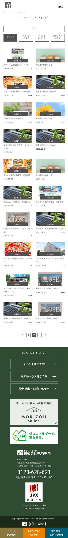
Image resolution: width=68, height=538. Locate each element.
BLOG (40, 523)
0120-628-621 (34, 472)
